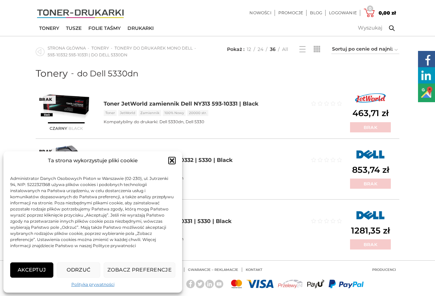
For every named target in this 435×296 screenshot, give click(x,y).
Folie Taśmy (104, 28)
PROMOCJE (290, 12)
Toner (110, 113)
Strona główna (67, 48)
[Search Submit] (386, 28)
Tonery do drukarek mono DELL (154, 48)
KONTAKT (254, 269)
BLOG (316, 12)
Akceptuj (32, 269)
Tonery (49, 28)
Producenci (384, 269)
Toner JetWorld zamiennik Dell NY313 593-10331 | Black (181, 103)
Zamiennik (149, 113)
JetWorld (127, 113)
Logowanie (343, 12)
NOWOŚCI (260, 12)
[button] (172, 160)
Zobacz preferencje (139, 269)
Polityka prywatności (93, 284)
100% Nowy (174, 113)
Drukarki (140, 28)
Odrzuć (79, 269)
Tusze (74, 28)
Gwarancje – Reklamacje (213, 269)
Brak (370, 127)
